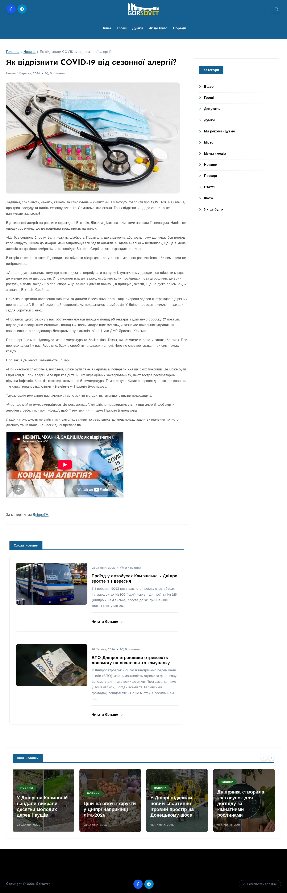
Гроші (121, 28)
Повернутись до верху (261, 884)
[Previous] (264, 758)
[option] (43, 800)
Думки (137, 28)
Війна (106, 28)
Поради (179, 28)
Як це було (158, 28)
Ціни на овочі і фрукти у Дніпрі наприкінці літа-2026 (110, 809)
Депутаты (212, 109)
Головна (12, 52)
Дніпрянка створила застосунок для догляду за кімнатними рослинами (240, 804)
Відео (209, 87)
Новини (30, 52)
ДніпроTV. (40, 515)
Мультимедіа (215, 154)
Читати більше (105, 622)
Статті (209, 187)
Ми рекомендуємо (219, 131)
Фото (208, 198)
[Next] (271, 758)
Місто (208, 142)
